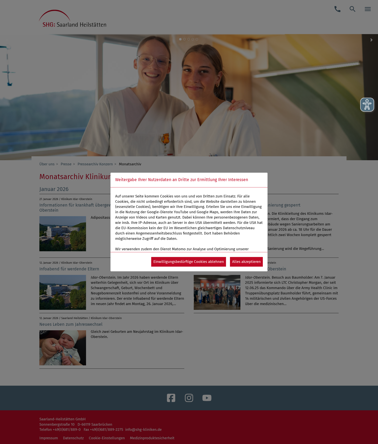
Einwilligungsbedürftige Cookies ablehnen (188, 261)
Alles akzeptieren (246, 261)
